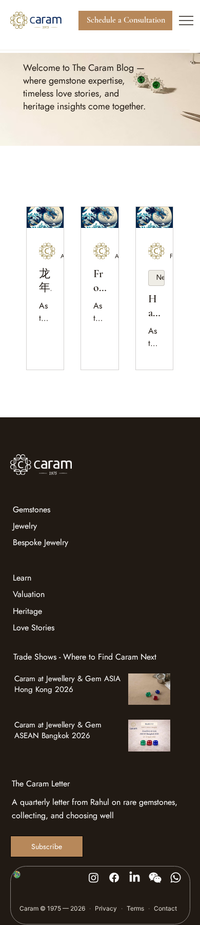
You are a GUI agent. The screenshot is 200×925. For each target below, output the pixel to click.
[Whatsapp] (175, 877)
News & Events (160, 277)
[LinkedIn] (134, 877)
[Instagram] (93, 877)
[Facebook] (114, 877)
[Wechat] (155, 877)
